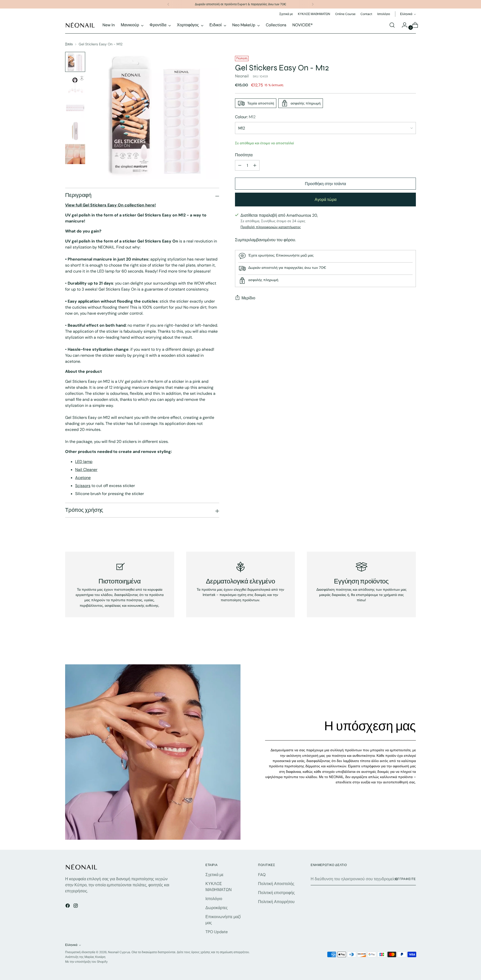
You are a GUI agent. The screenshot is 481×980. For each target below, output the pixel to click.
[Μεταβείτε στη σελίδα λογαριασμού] (403, 25)
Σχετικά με (214, 874)
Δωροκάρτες (216, 907)
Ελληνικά (406, 14)
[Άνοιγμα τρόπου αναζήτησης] (392, 25)
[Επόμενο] (312, 4)
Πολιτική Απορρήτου (276, 901)
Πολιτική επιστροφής (276, 892)
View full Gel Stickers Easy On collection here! (110, 205)
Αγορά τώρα (325, 199)
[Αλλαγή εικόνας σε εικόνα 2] (75, 85)
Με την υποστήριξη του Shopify (86, 962)
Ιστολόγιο (213, 898)
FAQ (262, 874)
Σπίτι (69, 44)
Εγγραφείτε (405, 879)
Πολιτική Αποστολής (276, 883)
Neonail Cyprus (119, 952)
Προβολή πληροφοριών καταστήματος (271, 226)
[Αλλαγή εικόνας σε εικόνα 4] (75, 131)
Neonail (242, 76)
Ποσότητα (244, 155)
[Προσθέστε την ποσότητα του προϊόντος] (254, 165)
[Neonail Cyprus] (80, 25)
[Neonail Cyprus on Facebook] (68, 906)
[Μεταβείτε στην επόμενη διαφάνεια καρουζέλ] (411, 647)
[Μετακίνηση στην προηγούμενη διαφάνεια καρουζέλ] (400, 647)
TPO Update (216, 931)
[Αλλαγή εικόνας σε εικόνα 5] (75, 154)
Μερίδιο (248, 298)
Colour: (245, 116)
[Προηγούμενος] (168, 4)
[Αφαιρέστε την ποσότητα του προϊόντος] (239, 165)
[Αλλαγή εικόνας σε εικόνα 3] (75, 108)
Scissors (82, 485)
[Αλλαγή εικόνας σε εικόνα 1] (75, 62)
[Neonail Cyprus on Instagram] (76, 906)
